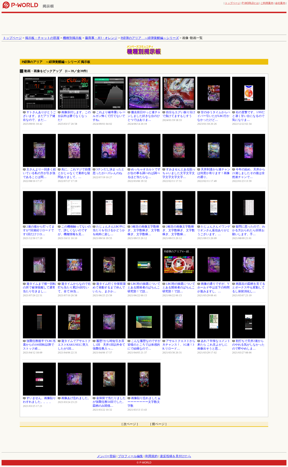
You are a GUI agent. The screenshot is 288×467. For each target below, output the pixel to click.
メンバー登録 (106, 456)
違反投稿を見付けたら (175, 456)
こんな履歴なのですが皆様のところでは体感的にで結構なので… (144, 344)
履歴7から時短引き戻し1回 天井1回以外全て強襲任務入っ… (109, 344)
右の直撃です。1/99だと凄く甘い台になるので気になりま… (248, 116)
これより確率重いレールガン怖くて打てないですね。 (109, 116)
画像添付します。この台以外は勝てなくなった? (74, 116)
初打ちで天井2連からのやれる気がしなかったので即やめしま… (248, 344)
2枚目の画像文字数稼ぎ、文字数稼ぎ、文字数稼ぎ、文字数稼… (178, 230)
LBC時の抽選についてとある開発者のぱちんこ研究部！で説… (144, 287)
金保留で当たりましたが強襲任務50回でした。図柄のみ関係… (109, 402)
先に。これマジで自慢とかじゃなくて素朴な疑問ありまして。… (74, 173)
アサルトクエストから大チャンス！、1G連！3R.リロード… (178, 344)
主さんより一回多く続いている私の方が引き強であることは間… (39, 173)
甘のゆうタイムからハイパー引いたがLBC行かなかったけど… (213, 116)
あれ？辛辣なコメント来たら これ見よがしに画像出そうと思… (213, 344)
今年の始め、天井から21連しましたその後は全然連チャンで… (248, 173)
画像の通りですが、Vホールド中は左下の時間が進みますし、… (213, 287)
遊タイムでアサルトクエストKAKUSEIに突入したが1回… (74, 344)
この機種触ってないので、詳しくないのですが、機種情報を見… (74, 230)
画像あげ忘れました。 (74, 398)
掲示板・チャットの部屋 (42, 38)
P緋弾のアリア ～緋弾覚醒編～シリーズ (150, 38)
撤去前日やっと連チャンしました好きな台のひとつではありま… (144, 116)
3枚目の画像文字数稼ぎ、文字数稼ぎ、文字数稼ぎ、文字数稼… (144, 230)
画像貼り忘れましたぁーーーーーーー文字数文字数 (144, 402)
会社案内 (280, 3)
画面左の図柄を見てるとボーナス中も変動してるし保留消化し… (248, 287)
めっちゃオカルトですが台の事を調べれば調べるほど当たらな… (144, 173)
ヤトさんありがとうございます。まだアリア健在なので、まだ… (39, 116)
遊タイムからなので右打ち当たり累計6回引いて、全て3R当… (74, 287)
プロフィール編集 (130, 456)
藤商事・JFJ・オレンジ (101, 38)
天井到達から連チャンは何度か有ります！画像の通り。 (213, 173)
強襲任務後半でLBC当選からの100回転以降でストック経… (39, 344)
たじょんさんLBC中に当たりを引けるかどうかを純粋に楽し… (109, 230)
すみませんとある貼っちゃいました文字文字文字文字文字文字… (178, 173)
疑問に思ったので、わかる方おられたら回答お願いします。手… (248, 230)
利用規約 (151, 456)
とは (250, 3)
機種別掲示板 (72, 38)
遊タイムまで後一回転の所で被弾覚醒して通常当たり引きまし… (39, 287)
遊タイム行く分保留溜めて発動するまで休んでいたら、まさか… (109, 287)
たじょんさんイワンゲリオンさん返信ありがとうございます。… (213, 230)
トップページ (232, 3)
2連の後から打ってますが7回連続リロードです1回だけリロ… (38, 230)
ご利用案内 (267, 3)
